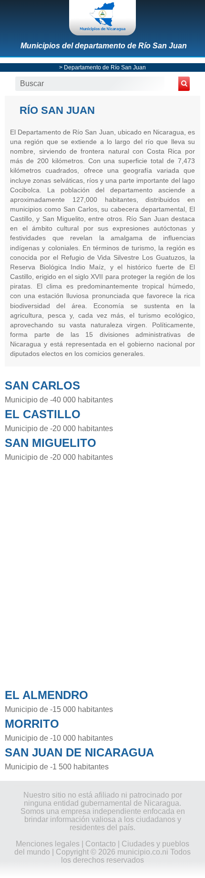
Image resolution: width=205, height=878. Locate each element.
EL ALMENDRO (46, 695)
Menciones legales (48, 844)
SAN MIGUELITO (50, 442)
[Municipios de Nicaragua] (102, 17)
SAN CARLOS (42, 385)
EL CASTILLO (43, 414)
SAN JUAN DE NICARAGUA (79, 752)
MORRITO (32, 723)
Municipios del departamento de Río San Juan (103, 46)
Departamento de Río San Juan (105, 67)
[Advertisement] (102, 572)
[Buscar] (184, 84)
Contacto (100, 844)
